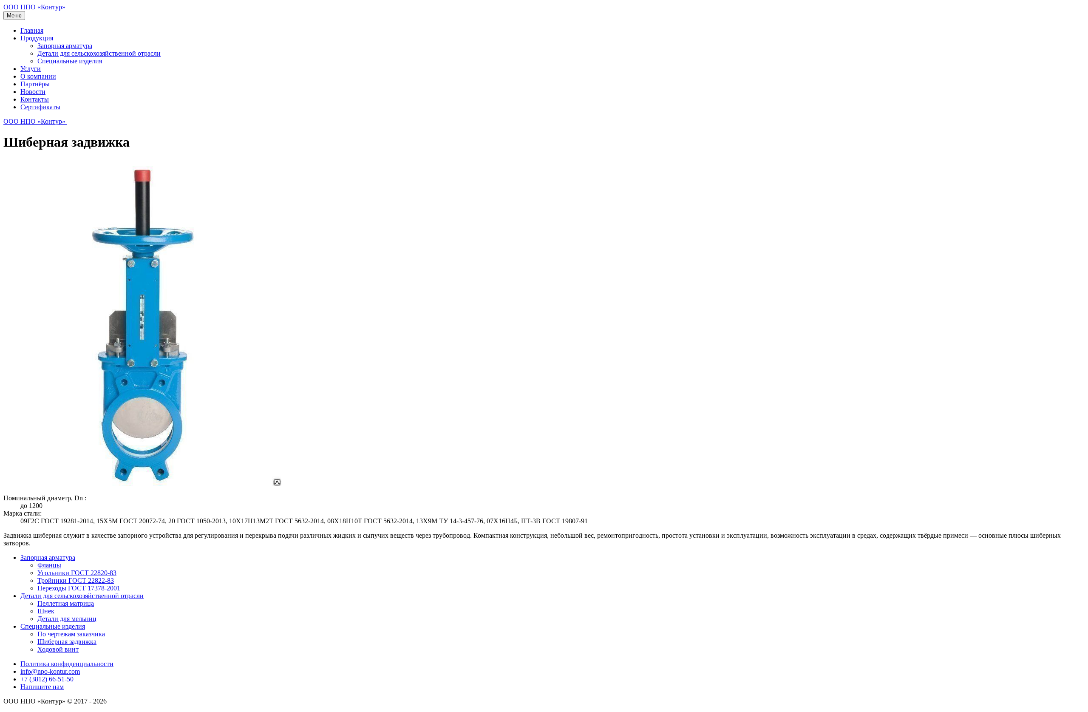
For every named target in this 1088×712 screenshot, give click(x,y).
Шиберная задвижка (66, 641)
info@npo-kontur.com (50, 671)
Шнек (45, 611)
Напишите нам (42, 686)
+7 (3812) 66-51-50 (47, 679)
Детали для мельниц (66, 618)
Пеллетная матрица (65, 603)
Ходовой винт (58, 649)
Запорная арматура (64, 45)
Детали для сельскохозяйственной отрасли (99, 53)
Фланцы (49, 565)
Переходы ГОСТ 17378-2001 (78, 588)
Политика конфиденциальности (66, 663)
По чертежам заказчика (71, 634)
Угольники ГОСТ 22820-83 (76, 572)
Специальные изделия (69, 61)
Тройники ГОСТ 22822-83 (75, 580)
